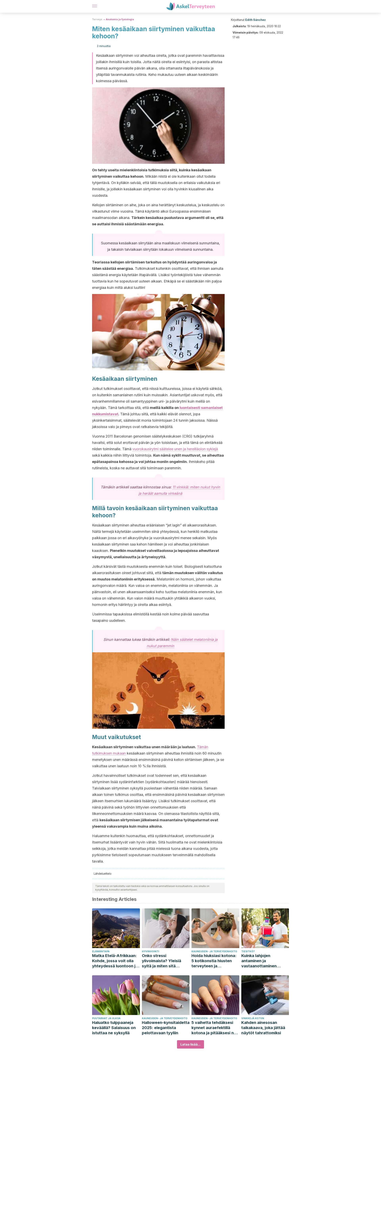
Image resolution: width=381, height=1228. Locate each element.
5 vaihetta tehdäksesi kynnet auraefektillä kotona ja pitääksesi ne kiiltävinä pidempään (213, 1027)
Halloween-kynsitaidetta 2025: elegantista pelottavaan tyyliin (166, 1027)
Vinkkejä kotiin (252, 1018)
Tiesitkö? (248, 951)
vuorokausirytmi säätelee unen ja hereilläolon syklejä (175, 449)
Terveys (97, 19)
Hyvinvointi (150, 951)
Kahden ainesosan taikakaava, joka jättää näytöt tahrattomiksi (263, 1027)
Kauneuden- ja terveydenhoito (214, 951)
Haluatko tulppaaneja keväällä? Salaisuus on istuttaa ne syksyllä (114, 1027)
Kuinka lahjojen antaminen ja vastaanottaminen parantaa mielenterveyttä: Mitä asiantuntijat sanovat (262, 961)
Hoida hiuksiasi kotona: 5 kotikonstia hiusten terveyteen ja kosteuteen (214, 961)
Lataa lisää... (190, 1044)
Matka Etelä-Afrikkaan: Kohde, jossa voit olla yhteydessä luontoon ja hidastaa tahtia (115, 961)
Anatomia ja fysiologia (120, 19)
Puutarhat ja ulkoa (106, 1018)
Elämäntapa (101, 951)
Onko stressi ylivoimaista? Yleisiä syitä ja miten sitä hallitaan (161, 961)
